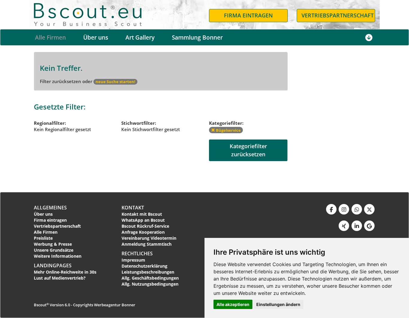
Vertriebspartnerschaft (57, 226)
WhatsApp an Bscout (143, 220)
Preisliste (43, 238)
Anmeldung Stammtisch (147, 244)
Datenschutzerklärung (144, 266)
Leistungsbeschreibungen (148, 272)
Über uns (95, 37)
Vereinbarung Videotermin (149, 238)
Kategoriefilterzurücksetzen (248, 150)
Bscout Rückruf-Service (145, 226)
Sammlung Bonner (197, 37)
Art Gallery (139, 37)
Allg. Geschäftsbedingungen (150, 278)
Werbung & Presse (53, 244)
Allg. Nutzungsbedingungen (150, 284)
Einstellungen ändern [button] (278, 304)
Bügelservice (228, 130)
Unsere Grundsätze (53, 250)
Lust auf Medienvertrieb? (60, 278)
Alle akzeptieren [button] (232, 304)
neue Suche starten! (115, 81)
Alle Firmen (50, 37)
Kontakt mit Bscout (142, 214)
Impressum (133, 260)
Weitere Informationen (57, 256)
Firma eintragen (50, 220)
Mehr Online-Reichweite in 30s (65, 272)
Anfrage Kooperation (143, 232)
